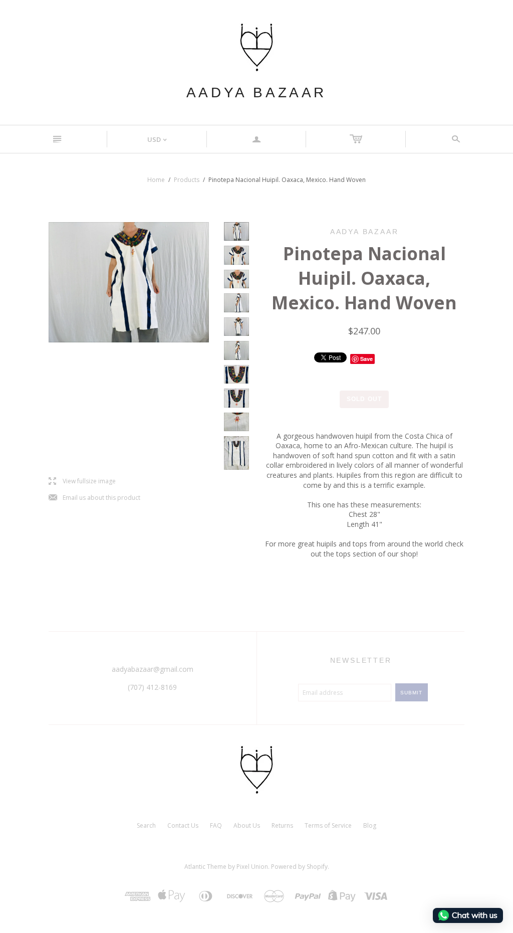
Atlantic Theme (205, 866)
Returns (282, 825)
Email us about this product (94, 498)
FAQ (216, 825)
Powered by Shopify (299, 866)
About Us (246, 825)
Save (366, 358)
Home (156, 179)
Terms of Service (328, 825)
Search (146, 825)
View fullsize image (82, 481)
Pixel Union (252, 866)
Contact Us (182, 825)
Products (186, 179)
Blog (369, 825)
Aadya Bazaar (256, 92)
